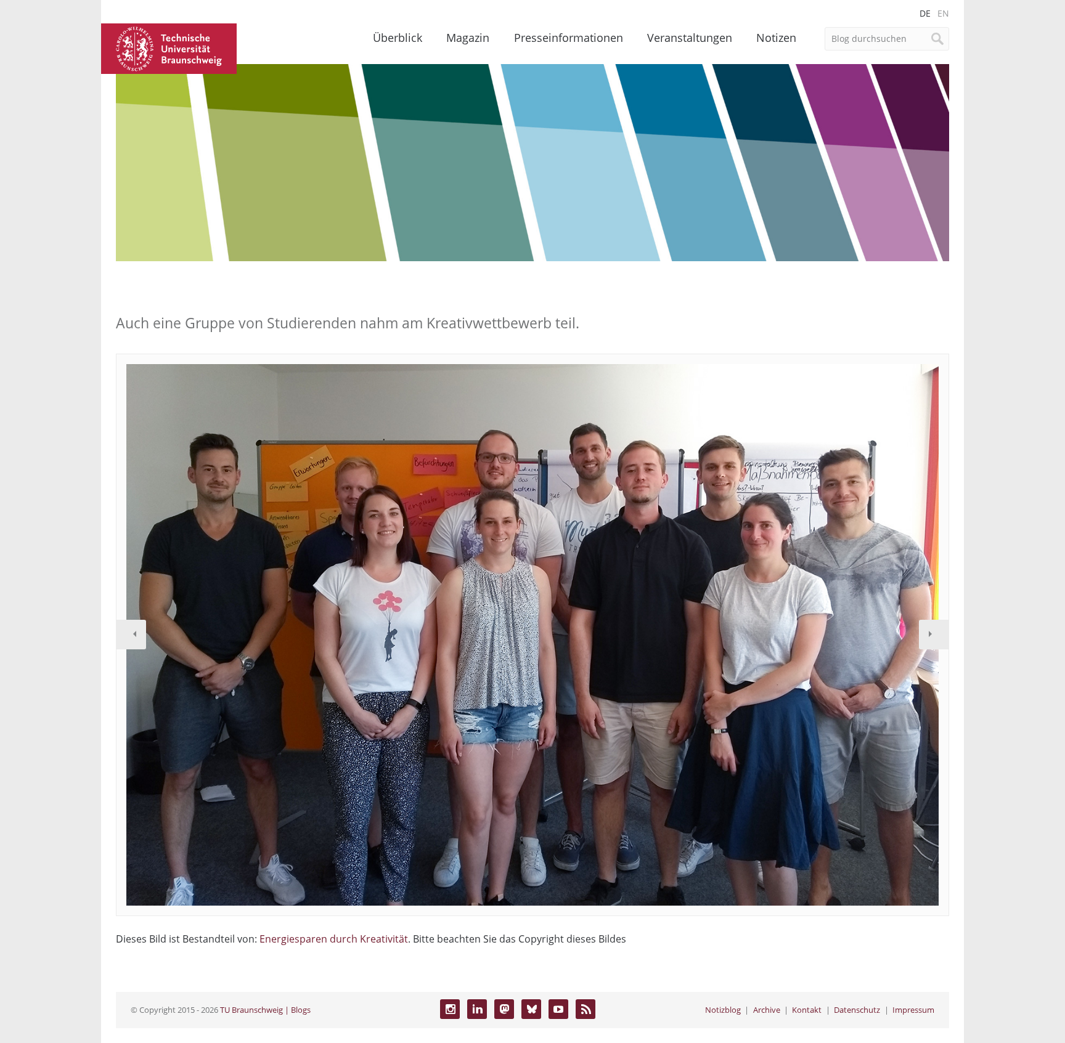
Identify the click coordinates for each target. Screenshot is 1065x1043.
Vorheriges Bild (131, 634)
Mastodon (504, 1009)
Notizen (776, 37)
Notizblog (723, 1009)
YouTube (558, 1009)
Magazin (467, 37)
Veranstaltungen (689, 37)
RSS (585, 1009)
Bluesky (531, 1009)
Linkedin (477, 1009)
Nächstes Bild (934, 634)
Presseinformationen (568, 37)
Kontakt (807, 1009)
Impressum (913, 1009)
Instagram (450, 1009)
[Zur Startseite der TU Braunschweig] (169, 47)
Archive (766, 1009)
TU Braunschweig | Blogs (265, 1009)
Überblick (397, 37)
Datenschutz (857, 1009)
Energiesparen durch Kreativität (333, 939)
